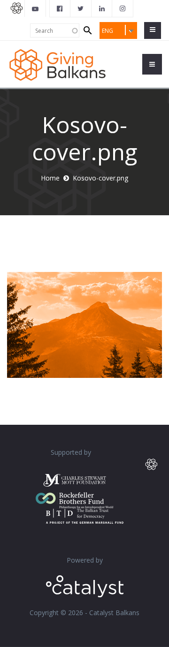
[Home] (57, 64)
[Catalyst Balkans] (60, 8)
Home (50, 177)
